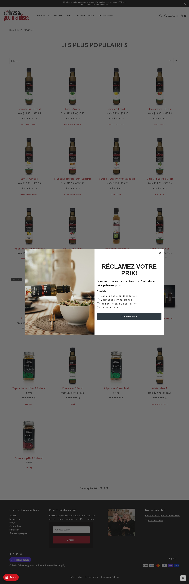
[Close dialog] (159, 253)
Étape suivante (129, 316)
